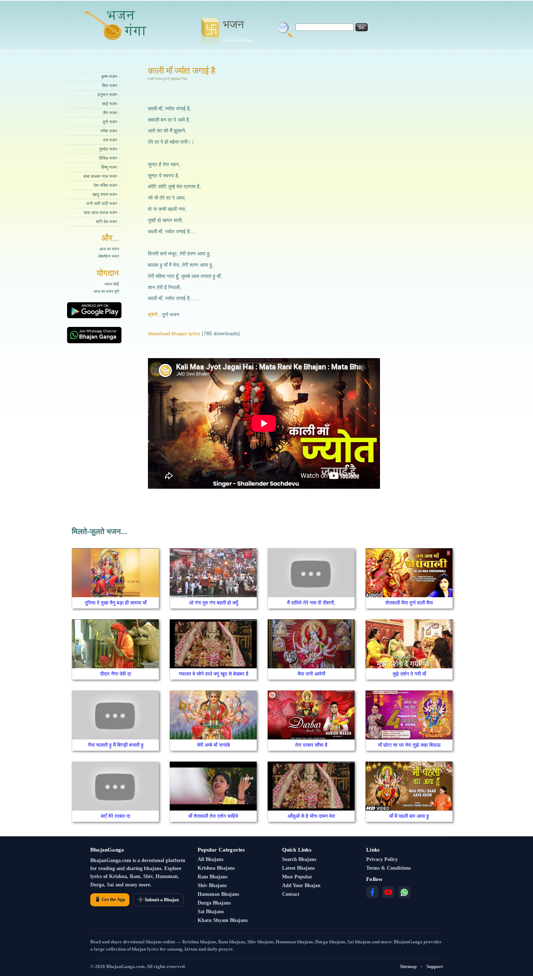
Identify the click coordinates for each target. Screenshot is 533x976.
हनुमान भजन (107, 94)
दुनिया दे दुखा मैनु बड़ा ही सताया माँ (115, 603)
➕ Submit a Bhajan (158, 899)
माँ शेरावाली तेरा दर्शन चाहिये (213, 816)
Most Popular (297, 876)
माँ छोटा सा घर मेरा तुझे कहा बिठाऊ (409, 745)
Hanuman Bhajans (218, 894)
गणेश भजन (108, 131)
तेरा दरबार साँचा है (311, 745)
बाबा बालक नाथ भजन (100, 176)
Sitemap (408, 966)
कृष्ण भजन (109, 76)
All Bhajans (210, 859)
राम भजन (110, 140)
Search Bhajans (299, 859)
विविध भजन (108, 158)
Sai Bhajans (211, 911)
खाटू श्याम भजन (104, 194)
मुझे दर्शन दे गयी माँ (409, 674)
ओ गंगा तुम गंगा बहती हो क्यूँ (213, 603)
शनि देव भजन (106, 221)
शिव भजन (109, 85)
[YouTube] (388, 892)
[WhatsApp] (404, 892)
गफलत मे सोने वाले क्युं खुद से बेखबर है (213, 674)
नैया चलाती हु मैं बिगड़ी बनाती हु (116, 745)
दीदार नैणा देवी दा (115, 674)
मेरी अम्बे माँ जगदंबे (213, 745)
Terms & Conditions (388, 868)
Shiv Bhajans (212, 885)
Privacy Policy (382, 859)
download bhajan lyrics (174, 333)
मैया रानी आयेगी (311, 674)
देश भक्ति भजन (105, 185)
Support (434, 966)
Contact (290, 894)
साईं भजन (109, 103)
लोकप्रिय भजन (108, 256)
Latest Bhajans (298, 868)
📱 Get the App (110, 899)
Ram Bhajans (212, 876)
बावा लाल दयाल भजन (100, 212)
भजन (238, 30)
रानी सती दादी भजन (101, 203)
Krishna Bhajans (216, 868)
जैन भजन (110, 112)
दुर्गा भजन (110, 121)
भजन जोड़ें (111, 284)
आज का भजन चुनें (106, 291)
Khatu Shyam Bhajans (223, 920)
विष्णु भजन (109, 167)
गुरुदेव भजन (108, 149)
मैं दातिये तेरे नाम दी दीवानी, (311, 603)
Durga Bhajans (214, 903)
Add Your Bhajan (301, 885)
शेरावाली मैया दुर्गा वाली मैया (409, 603)
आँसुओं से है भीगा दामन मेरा (311, 816)
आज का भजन (109, 249)
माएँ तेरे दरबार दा (115, 816)
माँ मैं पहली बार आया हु (409, 816)
